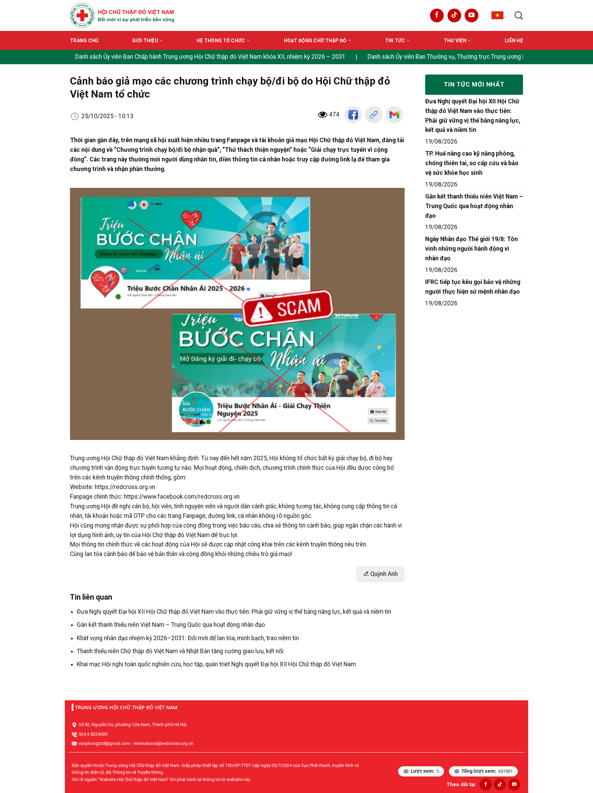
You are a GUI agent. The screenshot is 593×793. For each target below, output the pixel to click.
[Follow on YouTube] (471, 15)
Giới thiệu (145, 40)
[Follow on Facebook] (437, 15)
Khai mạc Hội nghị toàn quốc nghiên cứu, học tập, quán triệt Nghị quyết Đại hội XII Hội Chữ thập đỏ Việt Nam (216, 664)
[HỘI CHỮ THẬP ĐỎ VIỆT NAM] (122, 15)
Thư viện (455, 40)
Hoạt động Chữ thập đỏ (315, 40)
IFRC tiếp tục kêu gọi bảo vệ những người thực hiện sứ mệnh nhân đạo (472, 287)
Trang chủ (84, 40)
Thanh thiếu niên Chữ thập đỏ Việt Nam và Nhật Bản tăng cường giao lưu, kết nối (180, 651)
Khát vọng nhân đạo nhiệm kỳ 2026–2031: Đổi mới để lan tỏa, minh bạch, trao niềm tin (188, 638)
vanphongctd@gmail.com (104, 743)
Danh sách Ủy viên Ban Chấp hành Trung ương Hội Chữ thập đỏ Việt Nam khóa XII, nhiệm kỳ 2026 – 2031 (210, 56)
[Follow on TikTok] (454, 15)
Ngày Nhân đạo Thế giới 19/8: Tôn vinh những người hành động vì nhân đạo (471, 249)
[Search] (518, 15)
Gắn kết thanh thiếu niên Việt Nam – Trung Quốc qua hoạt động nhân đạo (171, 624)
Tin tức (395, 40)
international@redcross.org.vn (163, 743)
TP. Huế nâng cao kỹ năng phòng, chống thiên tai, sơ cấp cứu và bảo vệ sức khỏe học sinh (472, 163)
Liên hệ (514, 40)
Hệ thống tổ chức (221, 40)
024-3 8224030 (93, 734)
